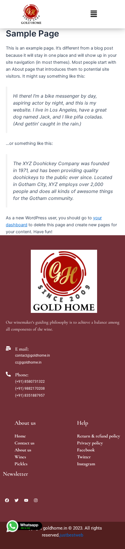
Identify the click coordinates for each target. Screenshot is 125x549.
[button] (93, 14)
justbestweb (71, 535)
